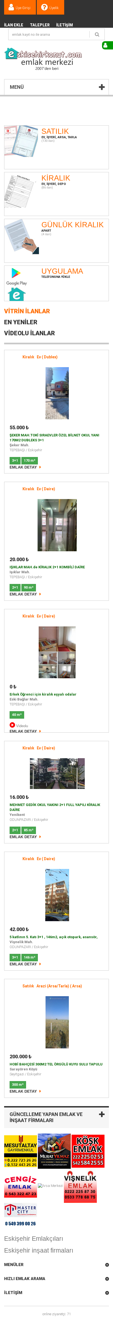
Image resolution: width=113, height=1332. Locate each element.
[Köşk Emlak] (88, 1151)
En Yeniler (20, 322)
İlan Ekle (13, 25)
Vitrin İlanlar (27, 311)
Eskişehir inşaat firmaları (38, 1250)
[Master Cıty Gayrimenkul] (20, 1216)
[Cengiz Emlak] (21, 1186)
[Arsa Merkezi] (51, 1186)
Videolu (21, 726)
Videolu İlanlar (29, 333)
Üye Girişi (23, 8)
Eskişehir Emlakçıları (33, 1238)
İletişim (64, 25)
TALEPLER (40, 25)
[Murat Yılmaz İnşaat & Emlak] (55, 1151)
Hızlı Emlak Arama (24, 1278)
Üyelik (54, 8)
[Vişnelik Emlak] (80, 1186)
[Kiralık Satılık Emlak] (43, 59)
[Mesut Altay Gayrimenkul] (21, 1151)
